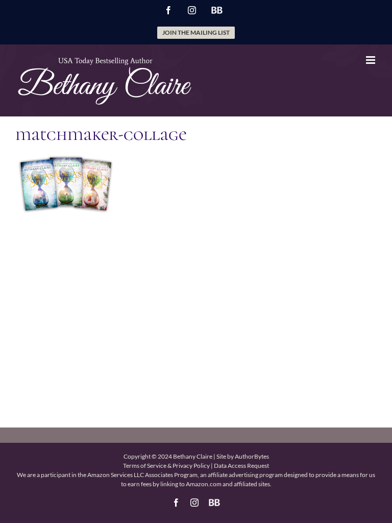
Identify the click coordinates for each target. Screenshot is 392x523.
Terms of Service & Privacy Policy (166, 465)
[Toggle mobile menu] (371, 60)
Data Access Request (241, 465)
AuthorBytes (252, 456)
